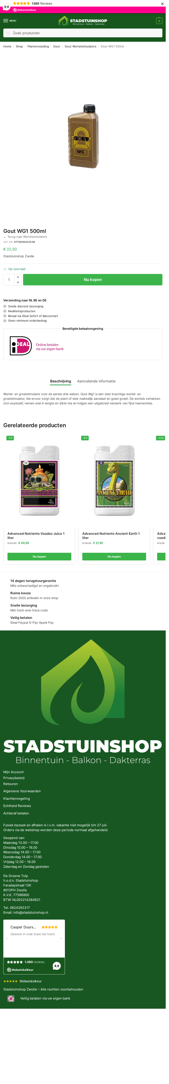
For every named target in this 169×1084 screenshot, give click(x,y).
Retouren (10, 784)
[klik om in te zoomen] (84, 135)
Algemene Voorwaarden (22, 791)
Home (7, 46)
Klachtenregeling (16, 799)
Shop (19, 46)
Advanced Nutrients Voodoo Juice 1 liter (35, 535)
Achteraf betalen (16, 813)
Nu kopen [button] (39, 556)
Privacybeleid (13, 778)
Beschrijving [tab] (60, 381)
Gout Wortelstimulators (80, 46)
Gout (56, 46)
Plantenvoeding (38, 46)
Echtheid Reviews (17, 806)
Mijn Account (13, 772)
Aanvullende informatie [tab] (96, 381)
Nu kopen (93, 279)
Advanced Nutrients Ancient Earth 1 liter (111, 535)
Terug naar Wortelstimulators (25, 237)
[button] (158, 21)
